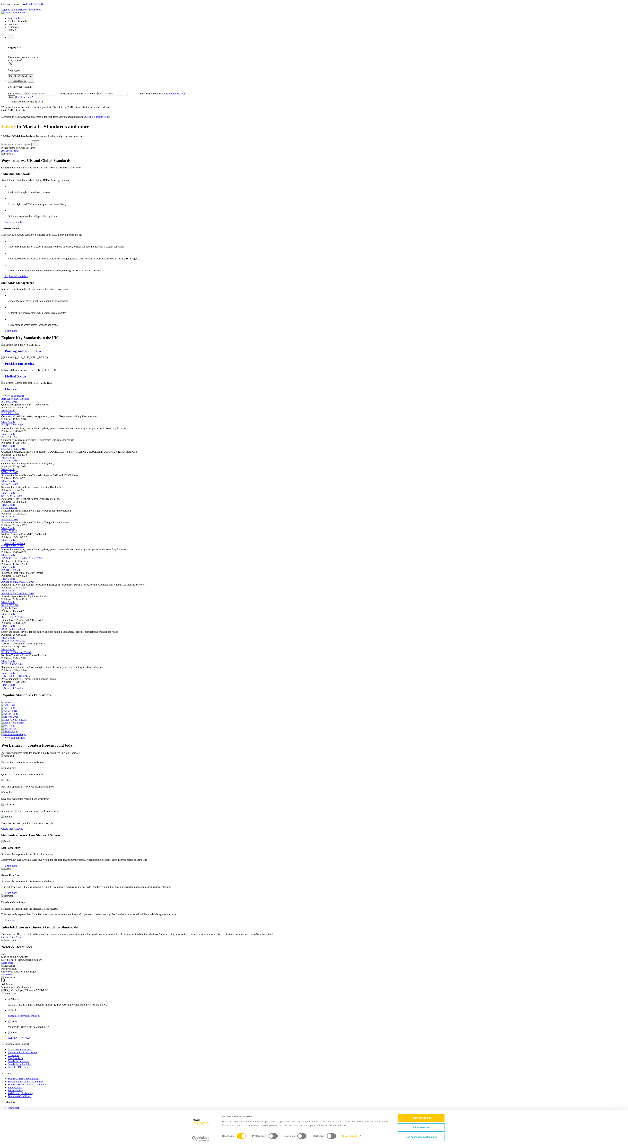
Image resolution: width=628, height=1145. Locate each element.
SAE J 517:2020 (9, 605)
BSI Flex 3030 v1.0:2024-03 (16, 652)
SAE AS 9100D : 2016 (13, 448)
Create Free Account (12, 828)
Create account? (24, 97)
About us (20, 937)
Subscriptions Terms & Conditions (25, 1081)
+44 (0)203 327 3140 (32, 4)
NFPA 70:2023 (9, 531)
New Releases (21, 398)
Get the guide (8, 937)
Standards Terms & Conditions (24, 1078)
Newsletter (13, 1107)
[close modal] (10, 64)
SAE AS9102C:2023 (12, 496)
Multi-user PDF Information (22, 1052)
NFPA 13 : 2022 (9, 472)
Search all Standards (14, 543)
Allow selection (421, 1127)
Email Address (46, 93)
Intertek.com (34, 9)
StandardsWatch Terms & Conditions (27, 1084)
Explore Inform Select (98, 116)
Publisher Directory (18, 1067)
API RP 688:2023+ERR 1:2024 (17, 581)
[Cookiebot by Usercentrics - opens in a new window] (200, 1138)
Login (11, 97)
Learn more (10, 330)
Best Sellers (7, 398)
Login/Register (19, 81)
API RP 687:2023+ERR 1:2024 (17, 593)
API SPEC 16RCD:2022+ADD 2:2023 (22, 558)
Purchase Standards (14, 222)
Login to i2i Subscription (14, 9)
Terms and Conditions (19, 1096)
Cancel (12, 76)
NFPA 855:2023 (9, 519)
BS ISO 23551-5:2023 (13, 628)
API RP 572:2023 (10, 569)
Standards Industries (18, 1061)
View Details (8, 410)
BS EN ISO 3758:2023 (13, 640)
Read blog (6, 974)
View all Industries (14, 395)
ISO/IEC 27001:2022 (12, 425)
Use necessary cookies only (421, 1137)
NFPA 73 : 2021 (9, 484)
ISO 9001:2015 (9, 401)
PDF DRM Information (20, 1049)
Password (127, 93)
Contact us (13, 1055)
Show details (349, 1136)
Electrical (10, 389)
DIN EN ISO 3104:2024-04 (15, 676)
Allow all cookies (421, 1117)
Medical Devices (15, 376)
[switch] (273, 1136)
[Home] (13, 12)
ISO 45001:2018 (10, 413)
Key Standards (15, 1058)
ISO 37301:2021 (10, 437)
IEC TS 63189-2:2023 (13, 617)
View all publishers (14, 737)
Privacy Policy (15, 1090)
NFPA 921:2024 (9, 460)
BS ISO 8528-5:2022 (12, 664)
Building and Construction (22, 351)
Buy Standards (15, 18)
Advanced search (10, 150)
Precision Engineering (19, 363)
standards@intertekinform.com (24, 1015)
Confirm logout (25, 76)
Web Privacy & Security (20, 1093)
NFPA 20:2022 (9, 507)
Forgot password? (178, 93)
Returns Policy (15, 1087)
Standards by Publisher (20, 1064)
